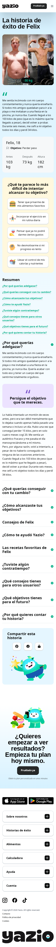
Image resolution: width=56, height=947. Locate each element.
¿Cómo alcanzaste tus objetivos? (22, 298)
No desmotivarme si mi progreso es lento (30, 247)
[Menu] (52, 6)
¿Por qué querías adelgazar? (19, 286)
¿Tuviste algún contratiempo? (20, 310)
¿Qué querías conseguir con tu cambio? (26, 292)
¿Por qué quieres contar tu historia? (24, 332)
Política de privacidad (11, 917)
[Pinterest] (16, 646)
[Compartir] (39, 646)
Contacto (6, 914)
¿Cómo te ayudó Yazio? (16, 304)
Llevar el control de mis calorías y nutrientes (31, 261)
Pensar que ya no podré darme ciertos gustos (31, 232)
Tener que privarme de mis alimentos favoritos (31, 203)
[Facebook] (28, 646)
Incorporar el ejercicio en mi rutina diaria (31, 218)
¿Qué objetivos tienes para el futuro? (25, 326)
